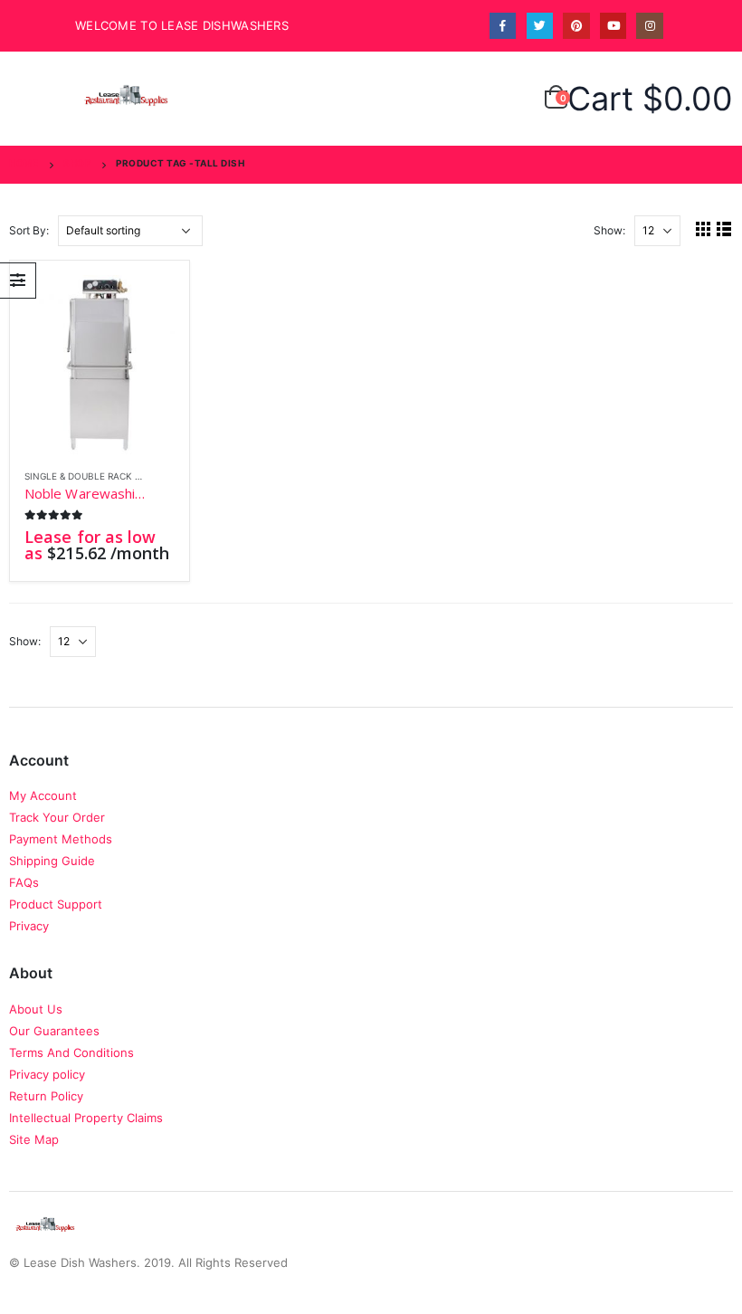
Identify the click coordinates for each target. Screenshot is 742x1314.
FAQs (24, 882)
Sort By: (29, 230)
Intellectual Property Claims (86, 1117)
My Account (43, 795)
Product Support (55, 904)
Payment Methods (60, 839)
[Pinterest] (576, 26)
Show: (609, 230)
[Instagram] (649, 26)
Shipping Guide (52, 860)
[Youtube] (613, 26)
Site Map (34, 1139)
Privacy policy (47, 1074)
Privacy (29, 926)
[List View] (724, 228)
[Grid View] (703, 228)
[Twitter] (540, 26)
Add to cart (144, 305)
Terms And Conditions (71, 1052)
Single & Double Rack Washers (100, 476)
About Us (35, 1009)
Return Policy (46, 1096)
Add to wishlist (165, 477)
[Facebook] (503, 26)
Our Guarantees (54, 1031)
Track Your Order (57, 817)
